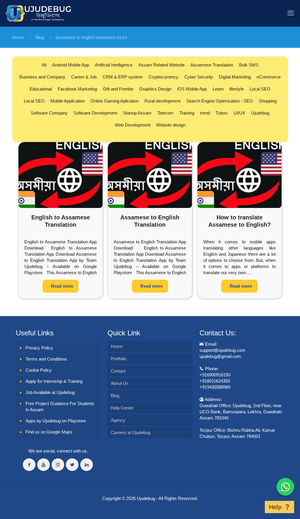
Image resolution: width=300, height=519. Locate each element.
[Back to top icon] (256, 507)
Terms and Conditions (46, 358)
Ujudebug (260, 112)
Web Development (132, 124)
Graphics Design (155, 88)
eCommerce (269, 76)
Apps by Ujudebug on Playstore (55, 420)
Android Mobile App (70, 64)
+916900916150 (215, 374)
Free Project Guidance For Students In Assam (59, 406)
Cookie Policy (38, 370)
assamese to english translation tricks (91, 37)
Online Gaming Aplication (115, 100)
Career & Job (84, 76)
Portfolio (118, 358)
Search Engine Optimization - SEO (219, 100)
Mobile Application (67, 100)
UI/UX (239, 112)
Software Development (95, 112)
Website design (170, 124)
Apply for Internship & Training (54, 381)
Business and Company (42, 76)
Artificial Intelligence (113, 64)
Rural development (162, 100)
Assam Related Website (161, 64)
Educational (41, 88)
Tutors (222, 112)
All (44, 64)
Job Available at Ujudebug (50, 392)
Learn (218, 88)
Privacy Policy (39, 347)
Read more (62, 286)
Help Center (122, 407)
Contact (118, 370)
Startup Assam (137, 112)
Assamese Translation (211, 64)
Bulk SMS (248, 64)
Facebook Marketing (77, 88)
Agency (118, 420)
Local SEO (260, 88)
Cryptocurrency (163, 76)
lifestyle (236, 88)
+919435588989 (215, 387)
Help (275, 507)
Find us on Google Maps (48, 431)
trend (205, 112)
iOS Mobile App (192, 88)
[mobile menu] (291, 13)
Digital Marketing (235, 76)
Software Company (49, 112)
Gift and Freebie (118, 88)
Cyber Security (198, 76)
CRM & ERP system (123, 76)
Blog (39, 37)
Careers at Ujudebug (130, 432)
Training (186, 112)
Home (18, 37)
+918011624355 (215, 380)
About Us (120, 383)
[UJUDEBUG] (38, 13)
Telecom (165, 112)
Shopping (268, 100)
